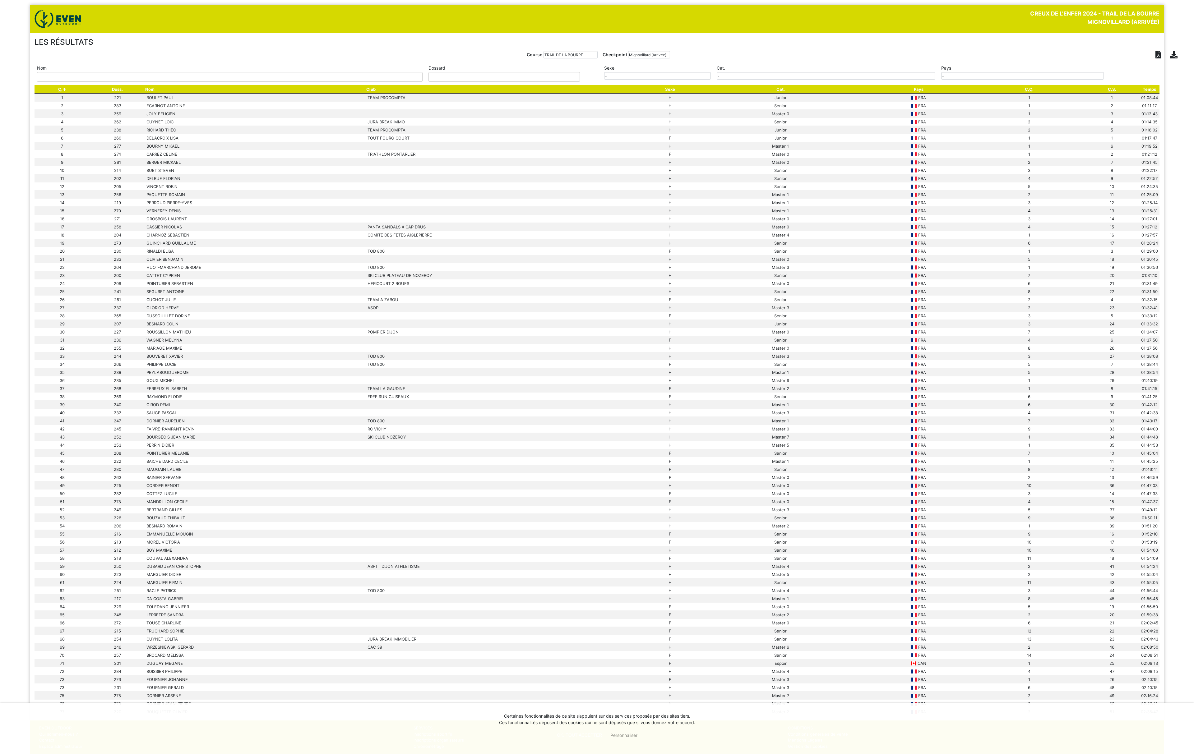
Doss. (117, 89)
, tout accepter (579, 735)
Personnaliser (623, 735)
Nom (150, 89)
